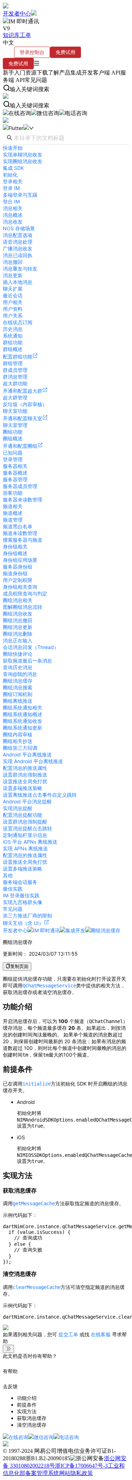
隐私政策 (81, 1473)
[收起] (8, 1349)
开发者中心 (17, 14)
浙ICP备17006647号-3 (81, 1466)
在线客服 (100, 1334)
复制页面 (19, 966)
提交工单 (69, 1334)
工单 (25, 35)
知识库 (11, 35)
